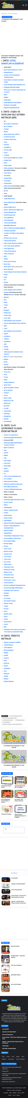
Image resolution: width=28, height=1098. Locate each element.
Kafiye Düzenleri (8, 186)
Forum (14, 1095)
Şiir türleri (7, 406)
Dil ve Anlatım (8, 479)
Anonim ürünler (8, 502)
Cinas (5, 142)
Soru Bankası (11, 1059)
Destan (6, 512)
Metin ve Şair (7, 398)
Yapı (5, 450)
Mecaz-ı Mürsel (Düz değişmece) (13, 210)
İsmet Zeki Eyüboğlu (16, 984)
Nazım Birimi (7, 266)
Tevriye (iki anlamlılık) (10, 223)
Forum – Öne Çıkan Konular (9, 1063)
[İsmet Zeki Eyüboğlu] (5, 988)
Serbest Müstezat (9, 382)
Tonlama (6, 155)
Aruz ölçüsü (19, 157)
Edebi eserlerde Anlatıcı (11, 481)
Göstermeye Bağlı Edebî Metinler (13, 588)
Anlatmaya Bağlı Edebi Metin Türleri (14, 499)
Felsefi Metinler (8, 645)
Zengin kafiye (8, 178)
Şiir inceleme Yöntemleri (11, 124)
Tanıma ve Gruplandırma (11, 435)
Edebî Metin (7, 100)
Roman (6, 546)
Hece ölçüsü (7, 157)
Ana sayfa (6, 1092)
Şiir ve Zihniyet (8, 126)
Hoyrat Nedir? (14, 878)
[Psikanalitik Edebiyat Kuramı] (7, 780)
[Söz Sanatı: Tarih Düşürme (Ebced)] (21, 794)
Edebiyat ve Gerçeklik (10, 105)
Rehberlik (4, 1059)
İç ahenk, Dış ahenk (9, 137)
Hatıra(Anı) (7, 668)
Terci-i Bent (7, 318)
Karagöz (6, 593)
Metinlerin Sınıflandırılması (11, 107)
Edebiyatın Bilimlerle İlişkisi (12, 87)
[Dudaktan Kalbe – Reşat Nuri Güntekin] (5, 959)
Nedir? (23, 1056)
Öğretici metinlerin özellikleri (12, 642)
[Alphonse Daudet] (5, 949)
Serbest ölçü (7, 160)
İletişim (18, 1095)
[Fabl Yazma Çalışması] (5, 969)
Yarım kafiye (7, 173)
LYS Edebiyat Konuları (20, 720)
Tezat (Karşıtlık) (8, 220)
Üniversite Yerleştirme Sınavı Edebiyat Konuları (12, 724)
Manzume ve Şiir (9, 400)
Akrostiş (6, 144)
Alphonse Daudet (15, 946)
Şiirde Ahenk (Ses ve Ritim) (12, 134)
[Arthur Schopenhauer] (6, 891)
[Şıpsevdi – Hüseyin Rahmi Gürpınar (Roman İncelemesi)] (6, 903)
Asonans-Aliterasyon (10, 139)
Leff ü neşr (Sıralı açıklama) (12, 246)
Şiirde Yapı (7, 264)
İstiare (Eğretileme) (9, 202)
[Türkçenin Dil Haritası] (7, 809)
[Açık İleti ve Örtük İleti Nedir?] (6, 885)
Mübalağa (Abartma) (10, 225)
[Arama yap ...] (23, 5)
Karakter (6, 471)
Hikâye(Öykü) (8, 533)
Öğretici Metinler (9, 681)
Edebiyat (14, 1092)
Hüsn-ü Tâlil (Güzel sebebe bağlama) (14, 228)
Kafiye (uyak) (8, 165)
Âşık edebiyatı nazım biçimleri (12, 331)
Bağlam (6, 97)
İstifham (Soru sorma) (10, 238)
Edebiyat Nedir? (8, 72)
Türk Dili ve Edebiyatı (12, 13)
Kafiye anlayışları (9, 168)
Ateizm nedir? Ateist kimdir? (8, 1081)
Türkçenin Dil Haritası (6, 814)
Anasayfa (5, 13)
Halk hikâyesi (7, 520)
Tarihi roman (7, 548)
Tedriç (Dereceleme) (10, 251)
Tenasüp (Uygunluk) (9, 230)
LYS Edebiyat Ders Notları (7, 720)
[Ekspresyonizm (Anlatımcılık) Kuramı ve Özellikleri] (21, 809)
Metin (5, 94)
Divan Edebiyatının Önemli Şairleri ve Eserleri (5, 801)
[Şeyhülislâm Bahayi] (5, 978)
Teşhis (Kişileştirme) (10, 212)
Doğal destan (8, 515)
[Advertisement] (14, 38)
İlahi (5, 356)
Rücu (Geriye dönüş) (10, 261)
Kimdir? (8, 1056)
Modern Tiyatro (8, 603)
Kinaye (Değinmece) (10, 207)
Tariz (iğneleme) (8, 217)
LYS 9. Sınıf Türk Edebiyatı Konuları (9, 718)
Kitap (13, 1056)
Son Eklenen (14, 873)
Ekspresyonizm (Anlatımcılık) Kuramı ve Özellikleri (20, 816)
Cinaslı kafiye (8, 183)
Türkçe (19, 1092)
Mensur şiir (7, 403)
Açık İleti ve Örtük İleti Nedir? (18, 884)
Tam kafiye (7, 175)
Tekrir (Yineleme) (9, 253)
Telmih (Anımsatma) (10, 240)
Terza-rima (7, 372)
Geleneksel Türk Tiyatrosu (11, 590)
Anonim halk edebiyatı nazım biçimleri (15, 323)
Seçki (10, 1092)
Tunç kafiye (7, 181)
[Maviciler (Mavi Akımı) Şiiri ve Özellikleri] (21, 780)
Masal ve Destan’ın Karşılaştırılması (14, 523)
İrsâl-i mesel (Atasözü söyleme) (13, 243)
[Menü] (26, 5)
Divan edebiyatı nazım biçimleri (13, 290)
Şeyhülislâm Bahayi (15, 974)
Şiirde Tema (7, 385)
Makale (17, 1056)
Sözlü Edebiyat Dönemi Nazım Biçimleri (15, 272)
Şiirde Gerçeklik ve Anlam (11, 387)
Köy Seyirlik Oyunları (10, 601)
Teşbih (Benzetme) (9, 198)
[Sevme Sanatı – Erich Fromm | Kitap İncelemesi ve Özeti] (6, 897)
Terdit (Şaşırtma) (9, 248)
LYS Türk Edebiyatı (6, 722)
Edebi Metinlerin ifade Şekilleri (12, 102)
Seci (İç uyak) (8, 150)
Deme (9, 356)
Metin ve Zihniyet (9, 447)
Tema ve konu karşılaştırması (12, 476)
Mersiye (11, 294)
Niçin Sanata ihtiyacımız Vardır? (13, 70)
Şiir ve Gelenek (8, 390)
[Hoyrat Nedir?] (6, 879)
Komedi (6, 608)
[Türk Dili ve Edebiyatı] (8, 5)
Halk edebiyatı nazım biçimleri (12, 320)
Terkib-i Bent (7, 315)
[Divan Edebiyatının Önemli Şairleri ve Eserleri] (7, 794)
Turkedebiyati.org (10, 1087)
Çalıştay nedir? (5, 1071)
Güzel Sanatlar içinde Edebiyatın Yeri (14, 84)
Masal (5, 505)
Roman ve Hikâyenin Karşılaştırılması (14, 585)
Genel (3, 1056)
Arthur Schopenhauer (16, 889)
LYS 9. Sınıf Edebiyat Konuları (16, 716)
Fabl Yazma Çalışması (16, 965)
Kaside (6, 292)
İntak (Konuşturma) (9, 215)
